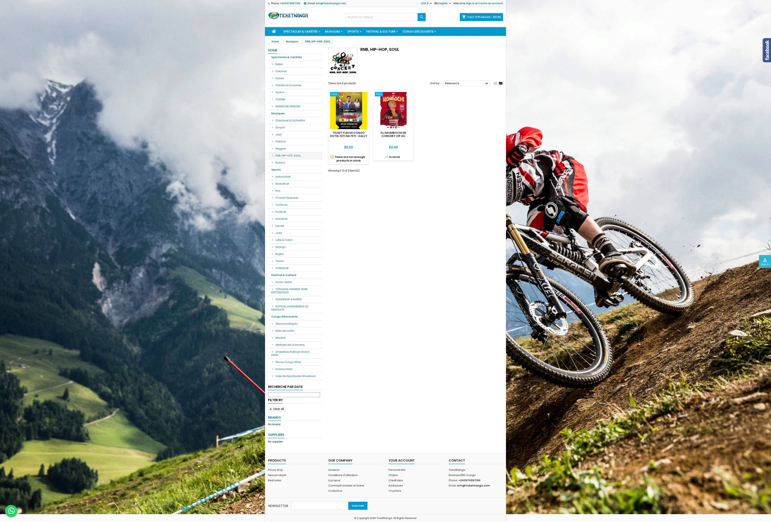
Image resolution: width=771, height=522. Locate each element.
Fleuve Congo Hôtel (288, 362)
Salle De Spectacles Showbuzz (295, 376)
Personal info (397, 470)
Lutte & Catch (284, 240)
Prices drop (275, 470)
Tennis (279, 261)
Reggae (280, 148)
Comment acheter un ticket (346, 485)
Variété (280, 99)
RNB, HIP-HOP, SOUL (288, 155)
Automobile (283, 177)
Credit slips (396, 480)
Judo (278, 233)
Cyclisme (281, 205)
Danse (279, 78)
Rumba (280, 162)
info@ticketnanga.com (331, 3)
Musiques (332, 32)
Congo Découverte (418, 32)
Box (277, 191)
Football (280, 212)
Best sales (274, 480)
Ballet (279, 64)
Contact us (335, 491)
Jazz (278, 134)
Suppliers (276, 434)
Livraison (334, 470)
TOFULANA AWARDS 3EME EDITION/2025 (289, 290)
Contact (457, 460)
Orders (393, 475)
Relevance (467, 83)
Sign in (470, 3)
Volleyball (281, 268)
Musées (280, 338)
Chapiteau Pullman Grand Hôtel (290, 353)
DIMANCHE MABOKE (287, 106)
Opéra (279, 92)
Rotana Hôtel (283, 369)
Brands (274, 417)
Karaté (279, 226)
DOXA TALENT (283, 282)
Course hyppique (286, 198)
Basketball (282, 184)
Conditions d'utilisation (343, 475)
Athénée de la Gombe (290, 345)
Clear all (276, 409)
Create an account (490, 3)
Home (272, 50)
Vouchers (395, 491)
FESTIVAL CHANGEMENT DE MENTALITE (289, 308)
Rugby (279, 254)
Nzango (280, 247)
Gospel (280, 127)
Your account (402, 460)
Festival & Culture (380, 32)
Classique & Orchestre (290, 120)
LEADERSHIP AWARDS (288, 299)
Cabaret (281, 71)
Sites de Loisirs (284, 331)
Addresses (396, 485)
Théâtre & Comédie (288, 85)
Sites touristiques (286, 324)
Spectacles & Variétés (300, 32)
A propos (334, 480)
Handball (281, 219)
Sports (353, 32)
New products (277, 475)
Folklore (280, 141)
